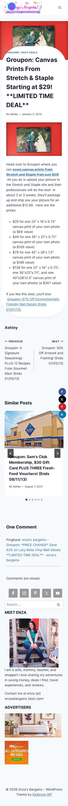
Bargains (12, 52)
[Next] (57, 453)
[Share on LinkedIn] (62, 414)
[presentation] (34, 429)
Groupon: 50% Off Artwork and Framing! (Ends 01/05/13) (51, 352)
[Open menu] (59, 7)
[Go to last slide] (11, 453)
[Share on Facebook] (62, 392)
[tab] (26, 500)
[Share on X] (62, 399)
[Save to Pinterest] (62, 407)
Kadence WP (42, 794)
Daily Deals (29, 52)
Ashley (14, 114)
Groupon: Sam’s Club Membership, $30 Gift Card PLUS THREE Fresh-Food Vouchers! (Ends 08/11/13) (32, 468)
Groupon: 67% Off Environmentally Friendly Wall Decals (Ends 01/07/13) (32, 304)
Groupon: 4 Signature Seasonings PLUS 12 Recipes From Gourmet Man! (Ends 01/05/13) (17, 360)
